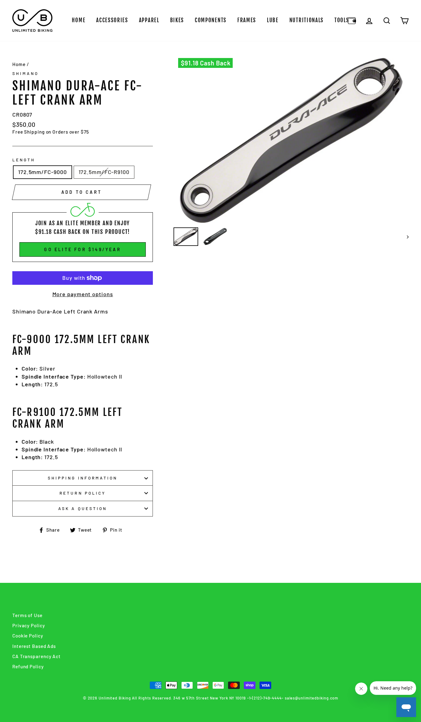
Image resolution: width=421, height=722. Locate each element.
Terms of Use (27, 615)
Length (23, 159)
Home (78, 20)
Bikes (177, 20)
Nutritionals (306, 20)
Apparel (149, 20)
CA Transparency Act (36, 656)
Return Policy (82, 493)
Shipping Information (82, 477)
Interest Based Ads (34, 646)
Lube (273, 20)
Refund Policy (28, 666)
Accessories (112, 20)
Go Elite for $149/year (82, 249)
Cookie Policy (27, 635)
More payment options (82, 294)
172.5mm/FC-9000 (42, 171)
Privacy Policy (28, 625)
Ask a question (82, 508)
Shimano (25, 73)
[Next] (405, 236)
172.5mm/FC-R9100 (104, 171)
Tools (341, 20)
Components (211, 20)
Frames (246, 20)
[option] (291, 140)
